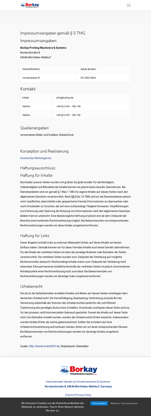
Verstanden (99, 403)
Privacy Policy (83, 394)
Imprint (69, 394)
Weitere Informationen (124, 403)
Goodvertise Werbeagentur (36, 158)
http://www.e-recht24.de (44, 346)
